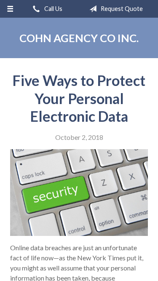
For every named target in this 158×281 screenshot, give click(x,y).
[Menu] (10, 8)
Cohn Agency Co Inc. (79, 38)
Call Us (52, 8)
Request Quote (121, 8)
